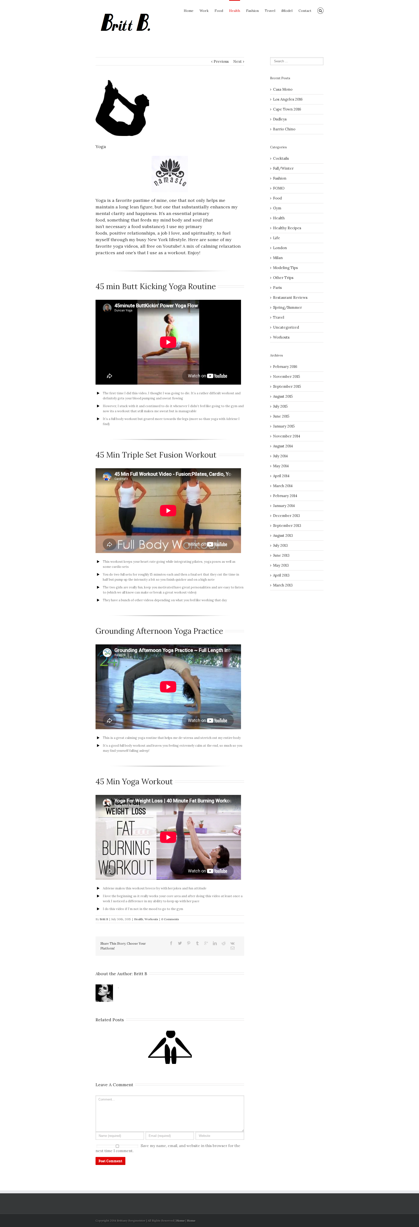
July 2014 (280, 456)
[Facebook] (171, 943)
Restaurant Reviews (290, 297)
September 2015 (287, 386)
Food (219, 10)
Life (276, 238)
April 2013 (281, 575)
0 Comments (170, 919)
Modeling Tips (285, 267)
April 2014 (281, 476)
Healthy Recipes (287, 228)
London (280, 247)
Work (204, 10)
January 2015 (284, 426)
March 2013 (283, 585)
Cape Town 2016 (287, 109)
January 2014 (284, 505)
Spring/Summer (287, 307)
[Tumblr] (197, 943)
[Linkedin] (215, 943)
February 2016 (285, 366)
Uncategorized (286, 327)
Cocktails (281, 158)
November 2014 (286, 436)
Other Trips (283, 277)
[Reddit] (224, 943)
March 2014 (283, 485)
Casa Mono (282, 89)
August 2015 (283, 396)
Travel (270, 10)
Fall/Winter (283, 168)
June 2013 (281, 555)
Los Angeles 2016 (288, 99)
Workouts (151, 919)
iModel (286, 10)
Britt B (104, 919)
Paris (277, 287)
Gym (277, 208)
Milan (278, 257)
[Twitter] (180, 943)
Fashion (252, 10)
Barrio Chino (284, 129)
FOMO (278, 188)
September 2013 (287, 525)
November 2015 (286, 376)
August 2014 (283, 446)
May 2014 (281, 466)
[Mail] (232, 948)
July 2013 (280, 545)
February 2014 (285, 495)
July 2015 (280, 406)
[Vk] (232, 943)
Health (234, 10)
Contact (304, 10)
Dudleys (280, 119)
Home (188, 10)
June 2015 (281, 416)
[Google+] (206, 943)
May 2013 (281, 565)
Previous (221, 61)
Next (237, 61)
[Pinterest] (189, 943)
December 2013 (286, 515)
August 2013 (283, 535)
